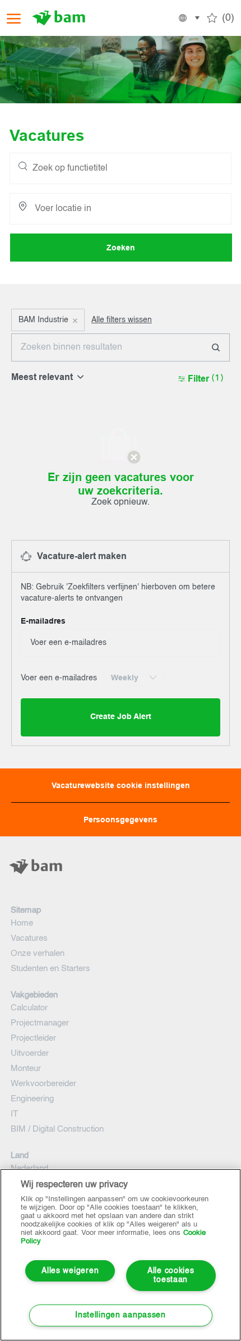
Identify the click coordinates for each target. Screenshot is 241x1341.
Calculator (29, 1008)
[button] (188, 18)
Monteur (26, 1068)
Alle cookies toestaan (170, 1275)
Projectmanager (40, 1023)
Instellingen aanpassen (120, 1315)
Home (22, 923)
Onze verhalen (37, 953)
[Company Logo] (63, 18)
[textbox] (120, 889)
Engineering (32, 1099)
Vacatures (29, 938)
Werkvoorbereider (43, 1083)
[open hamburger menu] (14, 18)
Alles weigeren (70, 1271)
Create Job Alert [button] (120, 717)
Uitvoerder (30, 1053)
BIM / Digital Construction (57, 1129)
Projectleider (33, 1038)
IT (14, 1114)
